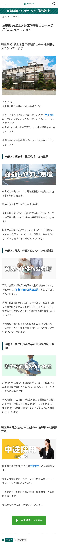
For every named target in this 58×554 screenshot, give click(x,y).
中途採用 (49, 115)
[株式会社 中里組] (29, 4)
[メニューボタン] (4, 4)
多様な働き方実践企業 (27, 289)
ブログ (9, 540)
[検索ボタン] (54, 4)
